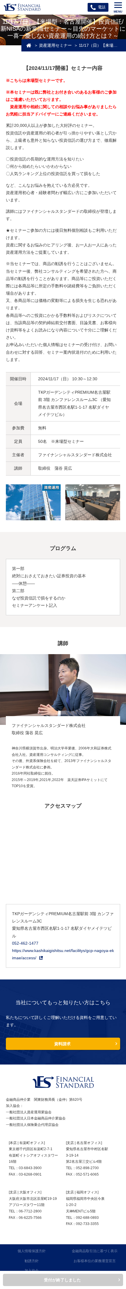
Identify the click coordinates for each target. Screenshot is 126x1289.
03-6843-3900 (30, 1168)
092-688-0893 (87, 1218)
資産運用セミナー (55, 45)
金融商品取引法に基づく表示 (95, 1251)
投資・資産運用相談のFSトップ (28, 45)
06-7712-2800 (30, 1211)
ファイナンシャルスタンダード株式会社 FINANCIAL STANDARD (22, 7)
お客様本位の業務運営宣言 (95, 1261)
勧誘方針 (32, 1261)
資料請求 (62, 1043)
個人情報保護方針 (32, 1251)
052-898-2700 (87, 1168)
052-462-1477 (25, 943)
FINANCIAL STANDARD (63, 1082)
